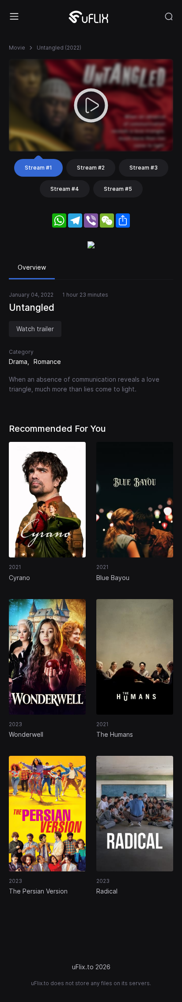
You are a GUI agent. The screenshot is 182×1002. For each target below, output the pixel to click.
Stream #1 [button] (38, 167)
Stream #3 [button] (143, 167)
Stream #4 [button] (64, 189)
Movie (17, 47)
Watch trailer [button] (35, 329)
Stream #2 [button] (91, 167)
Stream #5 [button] (118, 189)
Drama (18, 361)
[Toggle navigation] (14, 16)
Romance (47, 361)
